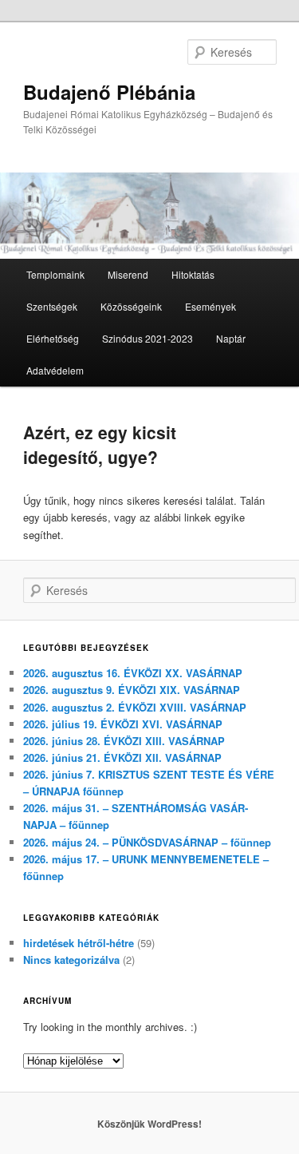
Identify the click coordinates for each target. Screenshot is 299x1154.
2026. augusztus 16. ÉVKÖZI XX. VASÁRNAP (132, 672)
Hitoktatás (192, 274)
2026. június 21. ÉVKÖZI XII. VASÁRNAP (122, 757)
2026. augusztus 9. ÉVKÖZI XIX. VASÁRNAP (131, 689)
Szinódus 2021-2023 (147, 338)
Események (210, 306)
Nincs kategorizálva (71, 959)
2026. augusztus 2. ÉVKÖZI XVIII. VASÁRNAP (134, 707)
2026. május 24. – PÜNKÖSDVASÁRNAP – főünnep (147, 842)
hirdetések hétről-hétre (78, 942)
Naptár (231, 338)
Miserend (128, 274)
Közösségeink (131, 306)
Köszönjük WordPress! (149, 1123)
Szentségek (51, 306)
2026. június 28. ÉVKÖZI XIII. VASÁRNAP (124, 740)
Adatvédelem (55, 370)
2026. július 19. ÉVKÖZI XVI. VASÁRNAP (122, 724)
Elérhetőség (52, 338)
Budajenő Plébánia (109, 91)
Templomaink (55, 274)
